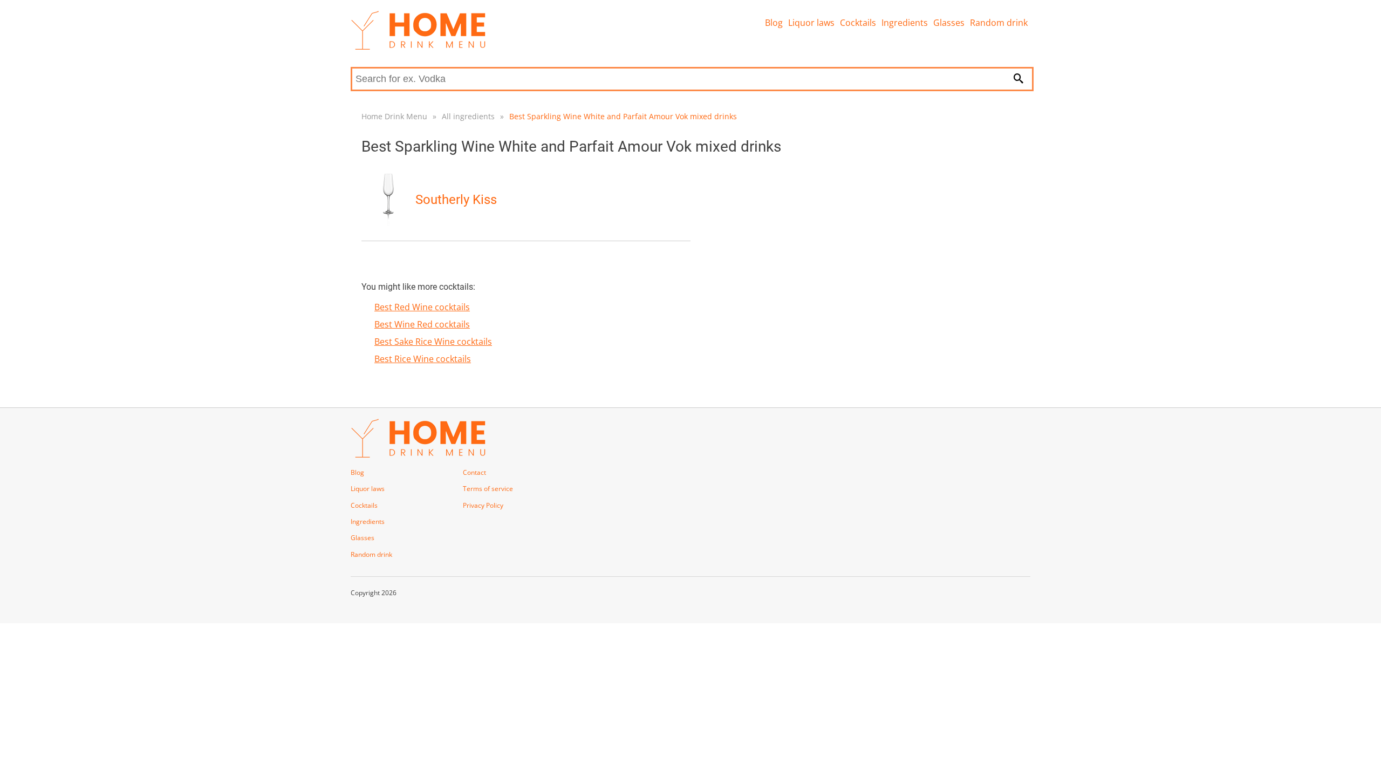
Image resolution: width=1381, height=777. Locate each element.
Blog (774, 23)
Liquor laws (811, 23)
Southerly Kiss (456, 199)
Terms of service (488, 488)
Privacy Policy (483, 505)
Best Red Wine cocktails (422, 307)
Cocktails (858, 23)
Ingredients (904, 23)
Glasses (949, 23)
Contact (474, 472)
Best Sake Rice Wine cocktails (433, 341)
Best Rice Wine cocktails (422, 359)
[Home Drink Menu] (418, 47)
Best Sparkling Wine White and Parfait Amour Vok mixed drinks (623, 116)
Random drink (999, 23)
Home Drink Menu (394, 116)
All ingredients (468, 116)
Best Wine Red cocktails (422, 324)
